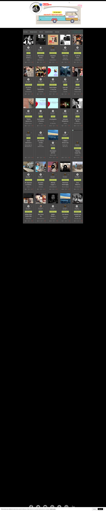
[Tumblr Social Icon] (59, 507)
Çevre (65, 84)
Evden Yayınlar (65, 53)
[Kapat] (104, 509)
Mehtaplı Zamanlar (33, 31)
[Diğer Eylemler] (32, 47)
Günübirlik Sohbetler (49, 31)
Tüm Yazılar (25, 31)
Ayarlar (94, 509)
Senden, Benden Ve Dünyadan (41, 53)
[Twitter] (38, 507)
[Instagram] (66, 507)
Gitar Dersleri (28, 84)
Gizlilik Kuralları (53, 509)
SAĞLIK (53, 116)
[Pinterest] (52, 507)
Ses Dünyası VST (65, 180)
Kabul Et (100, 509)
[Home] (40, 4)
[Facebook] (31, 507)
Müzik (28, 53)
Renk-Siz (41, 31)
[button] (69, 32)
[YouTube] (45, 507)
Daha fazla (57, 31)
